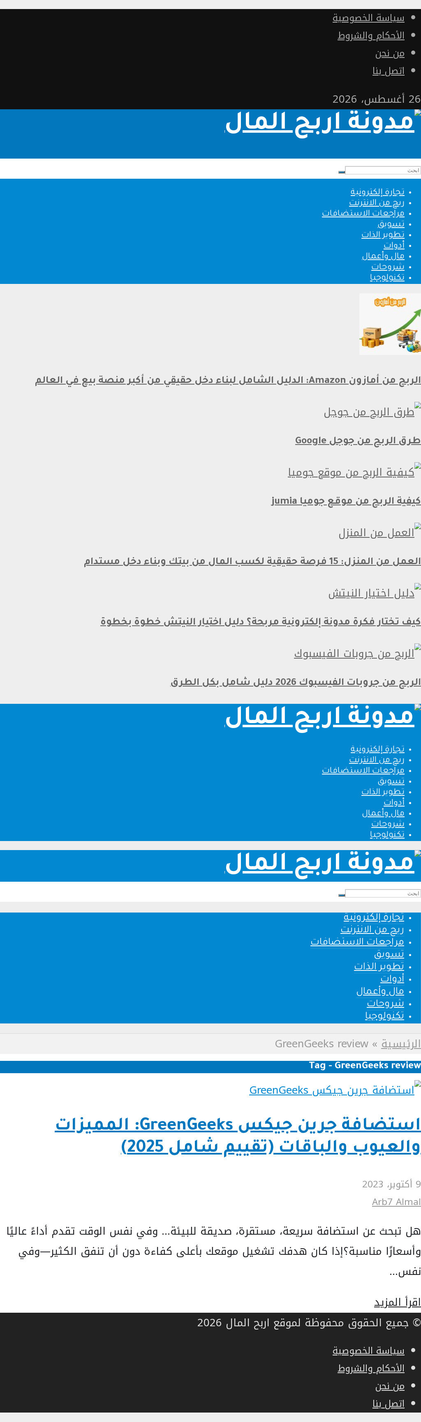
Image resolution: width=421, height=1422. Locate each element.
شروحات (388, 267)
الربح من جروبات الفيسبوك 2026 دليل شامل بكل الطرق (295, 683)
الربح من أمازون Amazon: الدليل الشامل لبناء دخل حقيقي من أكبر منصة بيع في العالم (228, 381)
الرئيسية (401, 1044)
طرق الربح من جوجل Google (358, 442)
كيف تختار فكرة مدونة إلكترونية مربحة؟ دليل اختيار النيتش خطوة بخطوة (260, 623)
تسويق (391, 225)
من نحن (390, 53)
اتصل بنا (388, 71)
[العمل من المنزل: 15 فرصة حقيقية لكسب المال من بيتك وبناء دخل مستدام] (379, 533)
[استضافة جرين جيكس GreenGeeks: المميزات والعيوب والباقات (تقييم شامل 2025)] (335, 1090)
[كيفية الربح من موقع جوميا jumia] (354, 472)
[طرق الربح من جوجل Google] (372, 412)
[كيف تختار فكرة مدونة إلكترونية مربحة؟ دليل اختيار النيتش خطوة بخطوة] (374, 593)
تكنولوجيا (387, 278)
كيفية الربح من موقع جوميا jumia (346, 502)
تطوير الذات (383, 235)
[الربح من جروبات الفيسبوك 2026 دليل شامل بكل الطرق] (357, 653)
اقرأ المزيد (397, 1302)
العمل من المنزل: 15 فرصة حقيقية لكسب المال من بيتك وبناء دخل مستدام (252, 563)
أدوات (394, 246)
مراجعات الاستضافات (363, 214)
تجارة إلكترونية (378, 193)
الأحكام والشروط (371, 35)
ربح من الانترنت (377, 203)
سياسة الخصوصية (369, 18)
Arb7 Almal (396, 1202)
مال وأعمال (383, 257)
